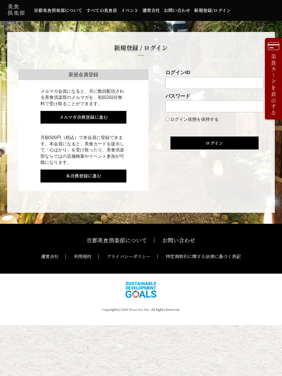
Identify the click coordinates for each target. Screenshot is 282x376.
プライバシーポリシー (129, 256)
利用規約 (82, 256)
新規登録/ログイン (212, 10)
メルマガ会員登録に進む (83, 117)
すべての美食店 (101, 10)
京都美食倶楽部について (58, 10)
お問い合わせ (177, 10)
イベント (130, 10)
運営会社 (151, 10)
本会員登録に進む (83, 176)
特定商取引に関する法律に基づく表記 (203, 256)
